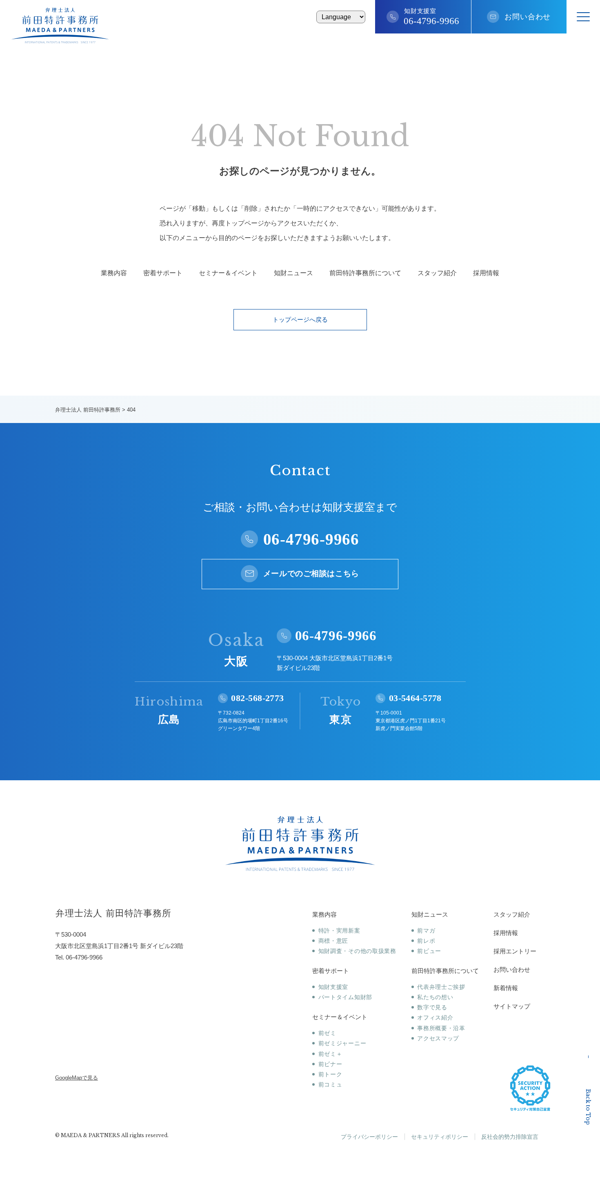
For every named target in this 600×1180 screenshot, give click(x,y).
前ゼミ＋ (330, 1054)
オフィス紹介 (435, 1017)
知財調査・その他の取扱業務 (357, 951)
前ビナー (330, 1064)
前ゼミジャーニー (342, 1043)
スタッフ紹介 (437, 273)
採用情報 (486, 273)
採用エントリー (514, 951)
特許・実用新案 (339, 930)
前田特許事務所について (365, 273)
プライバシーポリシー (369, 1136)
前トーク (330, 1074)
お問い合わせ (527, 17)
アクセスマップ (438, 1038)
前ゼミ (327, 1033)
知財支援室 (333, 987)
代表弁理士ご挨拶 (441, 987)
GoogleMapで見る (76, 1078)
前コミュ (330, 1084)
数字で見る (432, 1007)
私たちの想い (435, 997)
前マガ (426, 930)
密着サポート (162, 273)
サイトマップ (511, 1006)
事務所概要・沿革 (441, 1028)
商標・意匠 (333, 940)
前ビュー (429, 951)
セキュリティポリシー (439, 1136)
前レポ (426, 940)
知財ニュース (293, 273)
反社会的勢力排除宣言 (509, 1136)
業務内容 (114, 273)
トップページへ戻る (300, 319)
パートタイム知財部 (345, 997)
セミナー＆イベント (228, 273)
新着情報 (505, 987)
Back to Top (588, 1107)
